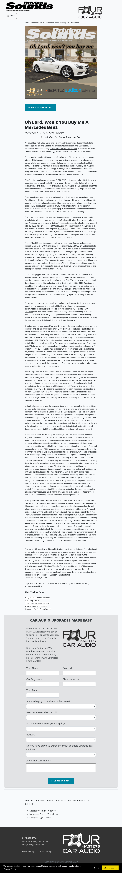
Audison (32, 223)
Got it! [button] (96, 868)
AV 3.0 (31, 346)
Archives (34, 23)
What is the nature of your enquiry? (45, 723)
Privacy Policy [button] (10, 869)
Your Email (32, 690)
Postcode (68, 668)
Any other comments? (38, 760)
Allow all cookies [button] (110, 868)
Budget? (30, 734)
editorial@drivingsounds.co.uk (35, 841)
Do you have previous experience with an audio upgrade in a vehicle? (59, 747)
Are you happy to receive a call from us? (48, 701)
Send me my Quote (61, 781)
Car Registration (35, 679)
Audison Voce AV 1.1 (79, 343)
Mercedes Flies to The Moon (43, 814)
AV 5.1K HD (63, 229)
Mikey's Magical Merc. (40, 817)
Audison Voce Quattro (47, 260)
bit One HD (55, 226)
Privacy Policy (28, 851)
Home (27, 23)
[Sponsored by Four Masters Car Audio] (81, 842)
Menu (12, 16)
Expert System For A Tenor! (42, 810)
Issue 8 (43, 23)
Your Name (32, 668)
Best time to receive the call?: (42, 712)
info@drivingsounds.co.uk (33, 844)
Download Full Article (40, 107)
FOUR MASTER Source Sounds (63, 149)
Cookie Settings (45, 851)
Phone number (71, 679)
